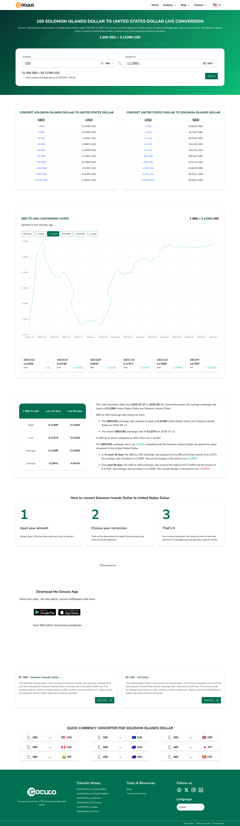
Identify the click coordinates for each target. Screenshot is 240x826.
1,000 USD (148, 168)
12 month (80, 233)
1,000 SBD (41, 168)
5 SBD (41, 132)
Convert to (130, 56)
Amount (27, 56)
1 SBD (41, 126)
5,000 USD (148, 174)
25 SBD (41, 144)
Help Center (188, 823)
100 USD (148, 156)
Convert (211, 76)
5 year (93, 233)
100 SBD (41, 156)
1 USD (148, 126)
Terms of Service (203, 823)
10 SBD (41, 138)
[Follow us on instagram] (193, 789)
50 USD (148, 150)
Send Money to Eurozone (89, 802)
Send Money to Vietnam (89, 798)
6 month (66, 233)
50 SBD (41, 150)
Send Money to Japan (87, 806)
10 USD (148, 138)
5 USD (148, 132)
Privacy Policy (218, 823)
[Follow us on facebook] (179, 789)
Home (155, 5)
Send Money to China (87, 811)
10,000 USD (148, 180)
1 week (40, 233)
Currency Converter (136, 793)
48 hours (27, 233)
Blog (129, 789)
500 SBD (41, 162)
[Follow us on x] (186, 789)
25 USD (148, 144)
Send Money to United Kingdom (93, 793)
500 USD (148, 162)
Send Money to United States (91, 789)
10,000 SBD (41, 180)
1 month (53, 233)
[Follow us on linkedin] (200, 789)
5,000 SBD (41, 174)
